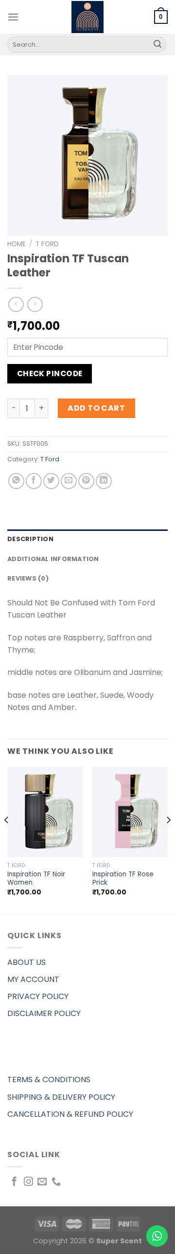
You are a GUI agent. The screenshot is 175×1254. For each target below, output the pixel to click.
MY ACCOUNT (33, 979)
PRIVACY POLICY (38, 996)
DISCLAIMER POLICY (44, 1013)
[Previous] (7, 839)
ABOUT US (26, 962)
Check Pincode (50, 373)
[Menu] (13, 17)
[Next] (168, 839)
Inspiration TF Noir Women (36, 878)
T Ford (47, 244)
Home (16, 244)
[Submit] (157, 44)
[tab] (87, 539)
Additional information (53, 559)
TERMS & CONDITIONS (48, 1079)
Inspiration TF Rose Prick (123, 878)
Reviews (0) (28, 578)
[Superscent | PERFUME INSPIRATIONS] (87, 17)
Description (30, 539)
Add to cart (96, 408)
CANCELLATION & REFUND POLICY (70, 1114)
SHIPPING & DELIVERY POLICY (61, 1097)
